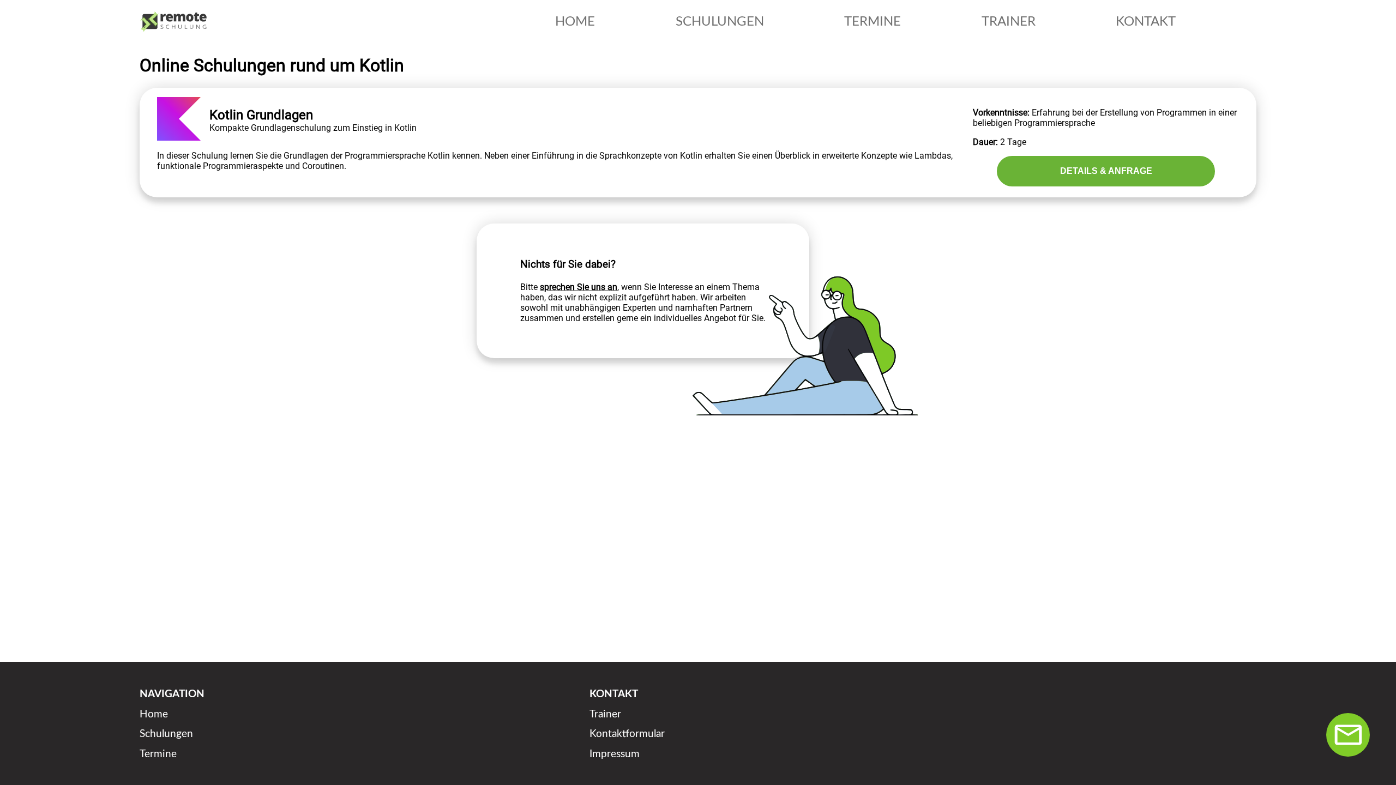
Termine (158, 754)
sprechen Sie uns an (578, 287)
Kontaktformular (627, 734)
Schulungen (166, 734)
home (575, 21)
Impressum (614, 754)
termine (872, 21)
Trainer (605, 714)
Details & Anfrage (1106, 171)
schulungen (720, 21)
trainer (1009, 21)
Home (154, 714)
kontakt (1146, 21)
